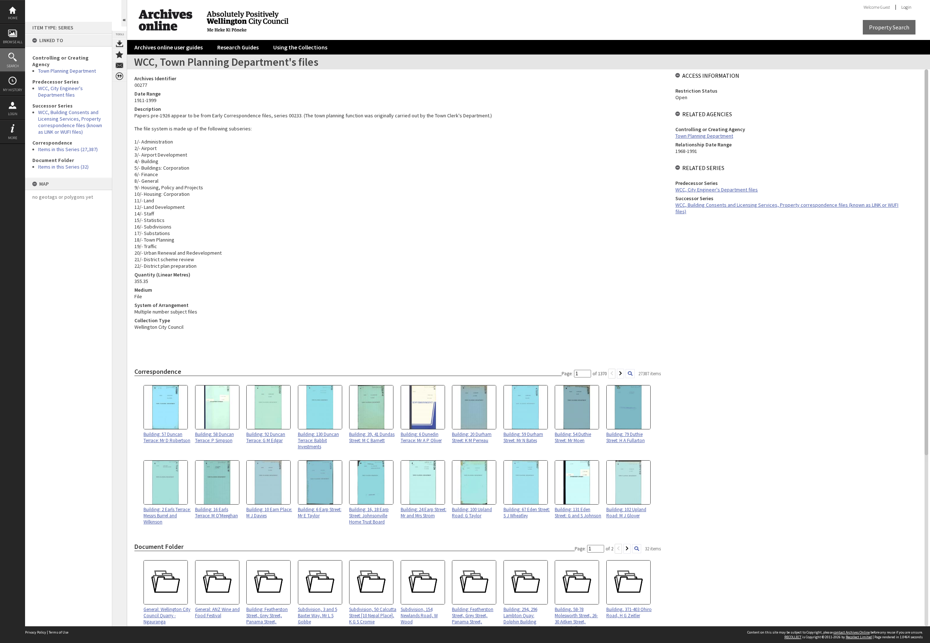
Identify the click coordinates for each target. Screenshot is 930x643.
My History (12, 90)
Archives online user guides (168, 47)
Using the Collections (300, 47)
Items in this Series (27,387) (68, 149)
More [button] (12, 138)
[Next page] (620, 374)
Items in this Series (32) (63, 166)
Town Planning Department (67, 71)
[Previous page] (611, 374)
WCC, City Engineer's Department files (60, 91)
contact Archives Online (851, 632)
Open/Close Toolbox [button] (124, 13)
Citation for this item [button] (119, 76)
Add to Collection (119, 54)
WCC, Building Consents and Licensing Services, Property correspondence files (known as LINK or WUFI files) (70, 122)
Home (12, 18)
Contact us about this (119, 65)
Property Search (889, 27)
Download (119, 43)
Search (13, 66)
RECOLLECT (792, 637)
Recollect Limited (859, 637)
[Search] (630, 373)
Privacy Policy (35, 632)
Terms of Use (58, 632)
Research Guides (238, 47)
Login (12, 114)
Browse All (13, 42)
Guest (885, 7)
